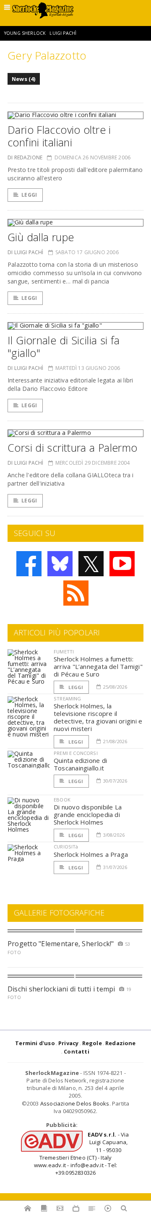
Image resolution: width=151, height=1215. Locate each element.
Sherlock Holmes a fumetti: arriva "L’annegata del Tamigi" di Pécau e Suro (98, 666)
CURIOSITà (66, 846)
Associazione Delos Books (74, 1103)
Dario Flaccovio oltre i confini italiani (59, 135)
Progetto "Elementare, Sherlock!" (61, 943)
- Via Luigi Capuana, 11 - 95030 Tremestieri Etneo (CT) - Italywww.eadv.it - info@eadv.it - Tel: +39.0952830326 (81, 1153)
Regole (92, 1043)
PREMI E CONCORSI (76, 753)
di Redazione (25, 157)
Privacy (68, 1043)
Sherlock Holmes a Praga (91, 854)
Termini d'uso (35, 1043)
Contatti (76, 1051)
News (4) (24, 79)
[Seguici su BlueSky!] (60, 563)
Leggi (29, 194)
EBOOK (62, 799)
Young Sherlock (25, 33)
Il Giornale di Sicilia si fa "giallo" (64, 346)
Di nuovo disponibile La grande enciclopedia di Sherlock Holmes (88, 814)
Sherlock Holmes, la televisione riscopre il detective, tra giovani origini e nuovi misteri (98, 717)
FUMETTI (64, 651)
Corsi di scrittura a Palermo (73, 447)
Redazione (120, 1043)
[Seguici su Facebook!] (29, 563)
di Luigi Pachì (26, 252)
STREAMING (67, 698)
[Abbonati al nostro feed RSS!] (76, 593)
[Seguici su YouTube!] (122, 563)
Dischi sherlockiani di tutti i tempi (61, 989)
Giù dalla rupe (41, 237)
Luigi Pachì (62, 33)
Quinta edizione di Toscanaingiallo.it (80, 764)
